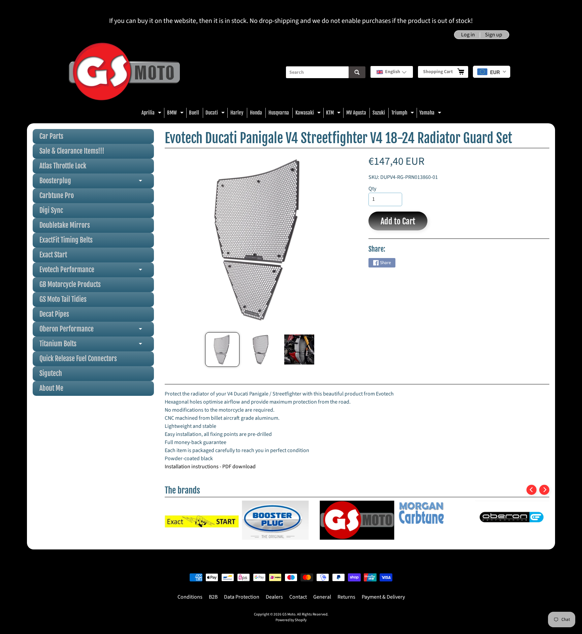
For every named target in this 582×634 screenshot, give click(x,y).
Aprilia (152, 113)
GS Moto (288, 614)
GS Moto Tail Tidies (63, 299)
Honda (256, 112)
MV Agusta (356, 112)
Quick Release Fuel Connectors (78, 358)
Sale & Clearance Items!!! (71, 151)
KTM (334, 113)
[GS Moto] (124, 72)
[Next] (544, 490)
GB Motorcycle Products (70, 284)
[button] (391, 72)
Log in (468, 34)
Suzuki (379, 112)
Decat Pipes (54, 314)
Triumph (403, 113)
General (322, 597)
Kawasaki (308, 113)
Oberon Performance (96, 331)
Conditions (189, 597)
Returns (346, 597)
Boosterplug (96, 182)
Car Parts (51, 136)
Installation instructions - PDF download (210, 466)
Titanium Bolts (96, 345)
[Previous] (531, 490)
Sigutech (50, 373)
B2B (213, 597)
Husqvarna (278, 112)
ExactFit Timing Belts (66, 240)
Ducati (215, 113)
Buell (194, 112)
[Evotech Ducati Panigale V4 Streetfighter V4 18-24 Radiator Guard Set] (222, 349)
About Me (51, 388)
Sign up (493, 34)
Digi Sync (51, 210)
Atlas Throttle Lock (62, 166)
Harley (237, 112)
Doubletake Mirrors (64, 225)
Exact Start (53, 255)
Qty (372, 188)
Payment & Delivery (383, 597)
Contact (298, 597)
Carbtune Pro (56, 195)
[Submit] (357, 72)
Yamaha (431, 113)
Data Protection (241, 597)
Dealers (274, 597)
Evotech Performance (96, 271)
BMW (176, 113)
